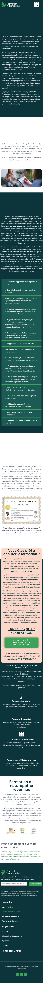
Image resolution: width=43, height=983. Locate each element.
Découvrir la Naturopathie (12, 936)
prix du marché (35, 854)
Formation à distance (10, 921)
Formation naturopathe (11, 912)
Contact (5, 945)
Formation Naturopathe (13, 5)
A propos (5, 941)
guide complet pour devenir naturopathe (25, 852)
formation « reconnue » (30, 857)
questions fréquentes (11, 859)
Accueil (5, 931)
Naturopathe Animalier (10, 916)
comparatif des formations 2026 (14, 854)
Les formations (7, 907)
